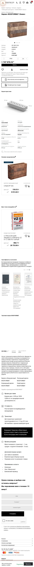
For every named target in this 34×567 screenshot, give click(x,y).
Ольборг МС (9, 186)
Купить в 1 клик (24, 69)
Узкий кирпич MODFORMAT (21, 385)
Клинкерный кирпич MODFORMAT (7, 385)
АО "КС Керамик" (6, 134)
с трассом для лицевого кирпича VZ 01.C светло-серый (13, 237)
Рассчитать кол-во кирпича (16, 79)
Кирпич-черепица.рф (7, 560)
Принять (28, 564)
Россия (19, 134)
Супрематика (20, 555)
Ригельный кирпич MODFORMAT (22, 379)
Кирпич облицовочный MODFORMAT (8, 379)
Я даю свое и (17, 528)
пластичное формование (24, 126)
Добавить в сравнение (12, 70)
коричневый (4, 122)
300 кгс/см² (21, 130)
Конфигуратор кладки (14, 85)
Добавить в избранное (2, 70)
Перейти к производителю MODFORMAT (11, 389)
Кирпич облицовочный (7, 12)
